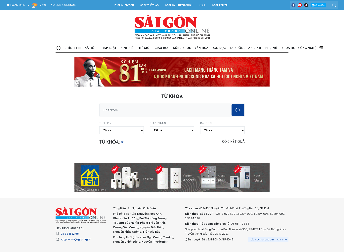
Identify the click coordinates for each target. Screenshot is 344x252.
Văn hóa (201, 48)
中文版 (202, 5)
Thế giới (144, 48)
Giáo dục (162, 48)
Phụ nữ (271, 48)
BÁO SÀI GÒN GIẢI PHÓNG (172, 27)
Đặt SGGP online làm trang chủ (269, 239)
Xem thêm (321, 48)
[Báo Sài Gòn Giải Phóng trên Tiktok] (306, 5)
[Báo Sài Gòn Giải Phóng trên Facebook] (293, 5)
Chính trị (72, 48)
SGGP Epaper (220, 5)
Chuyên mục (158, 123)
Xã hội (90, 48)
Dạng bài (206, 123)
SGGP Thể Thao (149, 5)
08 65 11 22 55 (70, 233)
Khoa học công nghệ (298, 48)
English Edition (124, 5)
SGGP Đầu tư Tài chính (179, 5)
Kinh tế (126, 48)
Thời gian (105, 123)
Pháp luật (108, 48)
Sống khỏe (182, 48)
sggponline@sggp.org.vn (76, 239)
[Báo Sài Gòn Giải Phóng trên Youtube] (300, 5)
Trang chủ (59, 48)
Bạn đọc (219, 48)
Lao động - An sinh (245, 48)
